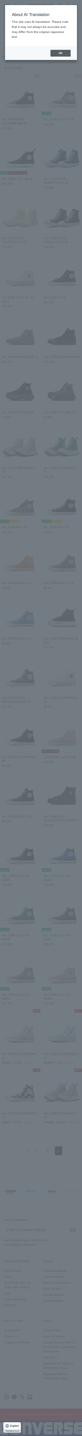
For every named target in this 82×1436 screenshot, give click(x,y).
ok (61, 53)
